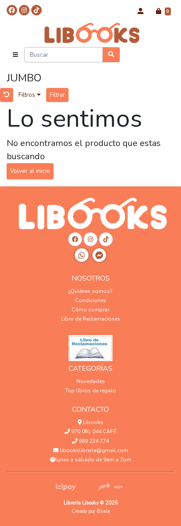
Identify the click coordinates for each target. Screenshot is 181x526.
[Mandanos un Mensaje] (99, 255)
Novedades (90, 381)
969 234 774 (93, 441)
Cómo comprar (90, 309)
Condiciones (90, 300)
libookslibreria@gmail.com (93, 450)
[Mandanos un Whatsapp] (82, 255)
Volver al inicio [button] (30, 171)
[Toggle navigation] (15, 55)
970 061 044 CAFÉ (93, 431)
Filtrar (57, 95)
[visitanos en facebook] (12, 10)
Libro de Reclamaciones (90, 318)
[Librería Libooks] (90, 32)
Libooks (92, 422)
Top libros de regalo (90, 390)
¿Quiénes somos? (90, 291)
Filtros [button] (27, 95)
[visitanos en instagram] (24, 10)
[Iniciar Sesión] (140, 11)
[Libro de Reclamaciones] (90, 346)
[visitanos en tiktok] (36, 10)
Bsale (103, 511)
